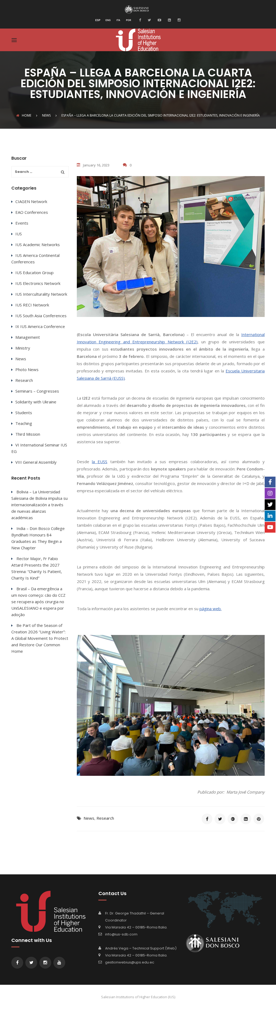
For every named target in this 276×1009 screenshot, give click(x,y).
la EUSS (99, 461)
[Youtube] (159, 19)
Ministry (22, 348)
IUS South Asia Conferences (41, 315)
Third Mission (27, 434)
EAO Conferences (31, 212)
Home (26, 115)
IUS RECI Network (32, 305)
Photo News (27, 369)
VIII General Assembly (36, 462)
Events (21, 223)
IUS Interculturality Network (41, 294)
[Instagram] (178, 19)
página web (210, 608)
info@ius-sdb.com (121, 934)
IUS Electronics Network (37, 283)
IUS (18, 233)
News (89, 818)
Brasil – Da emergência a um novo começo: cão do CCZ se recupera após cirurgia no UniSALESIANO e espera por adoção (38, 601)
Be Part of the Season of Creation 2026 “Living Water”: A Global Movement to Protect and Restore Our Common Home (39, 638)
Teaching (23, 423)
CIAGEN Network (31, 201)
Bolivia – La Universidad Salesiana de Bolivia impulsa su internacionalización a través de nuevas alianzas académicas (39, 504)
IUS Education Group (34, 272)
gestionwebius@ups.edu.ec (129, 962)
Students (23, 412)
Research (105, 818)
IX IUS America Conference (40, 326)
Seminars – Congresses (37, 391)
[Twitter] (149, 19)
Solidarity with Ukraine (35, 401)
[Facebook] (141, 19)
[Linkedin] (169, 19)
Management (27, 337)
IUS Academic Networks (37, 244)
